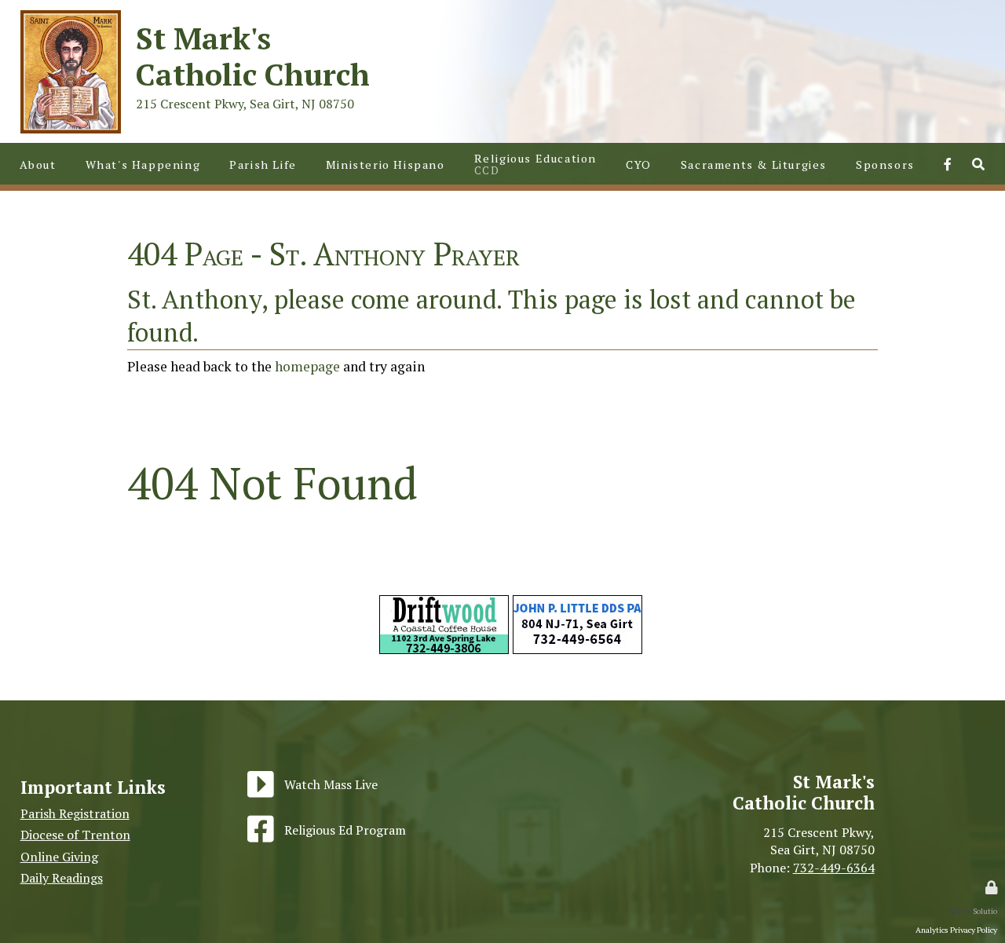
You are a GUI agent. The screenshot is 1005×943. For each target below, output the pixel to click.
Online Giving (59, 856)
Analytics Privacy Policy (956, 929)
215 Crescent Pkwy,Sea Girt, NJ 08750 (819, 841)
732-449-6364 (834, 867)
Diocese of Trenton (75, 834)
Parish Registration (75, 813)
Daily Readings (61, 877)
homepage (307, 366)
